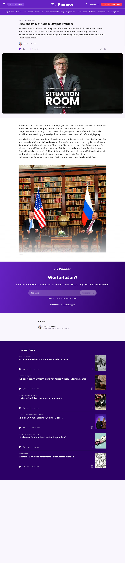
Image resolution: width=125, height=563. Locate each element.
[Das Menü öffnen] (4, 4)
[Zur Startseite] (62, 4)
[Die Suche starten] (87, 4)
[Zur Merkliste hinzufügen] (105, 49)
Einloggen (94, 4)
